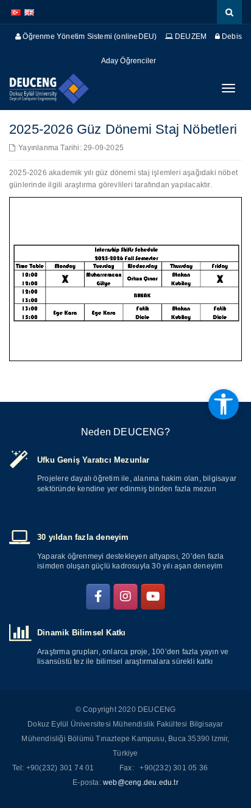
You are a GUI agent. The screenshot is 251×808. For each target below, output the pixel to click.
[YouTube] (153, 597)
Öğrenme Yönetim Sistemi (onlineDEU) (89, 36)
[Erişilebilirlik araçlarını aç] (223, 404)
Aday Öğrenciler (129, 61)
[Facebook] (98, 597)
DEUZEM (190, 36)
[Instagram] (125, 597)
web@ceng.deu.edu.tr (141, 782)
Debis (231, 36)
